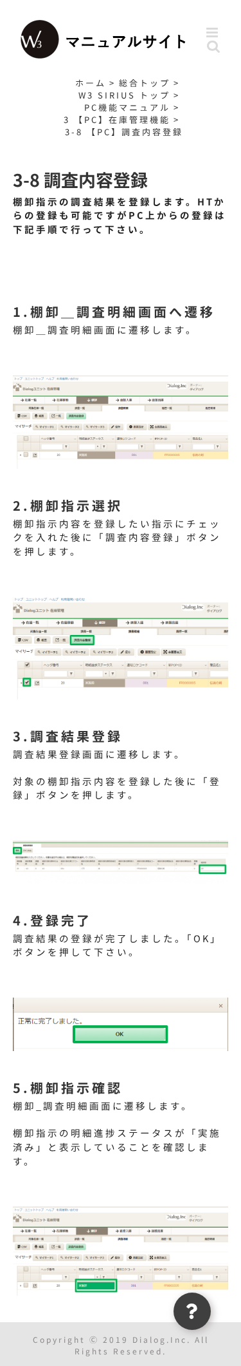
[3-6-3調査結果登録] (120, 844)
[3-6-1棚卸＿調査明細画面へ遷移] (120, 379)
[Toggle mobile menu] (214, 32)
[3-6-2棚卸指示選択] (120, 601)
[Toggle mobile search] (214, 46)
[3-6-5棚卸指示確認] (120, 1210)
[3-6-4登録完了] (120, 1002)
